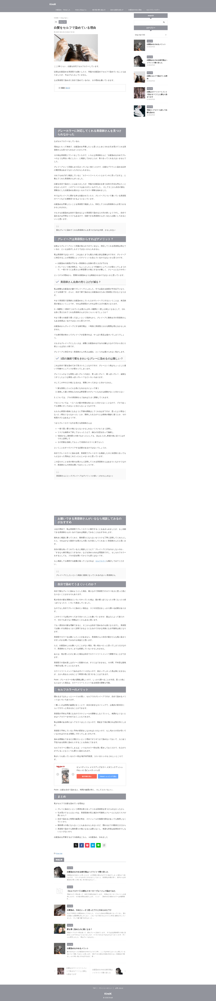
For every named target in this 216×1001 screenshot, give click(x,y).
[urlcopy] (104, 845)
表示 (67, 88)
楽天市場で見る (86, 776)
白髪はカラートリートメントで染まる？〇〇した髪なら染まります (157, 94)
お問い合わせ (119, 988)
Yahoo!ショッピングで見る (108, 776)
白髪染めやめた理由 (135, 10)
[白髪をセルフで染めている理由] (93, 845)
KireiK (53, 4)
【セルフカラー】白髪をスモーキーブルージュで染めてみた (91, 891)
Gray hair (59, 853)
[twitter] (76, 845)
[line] (98, 845)
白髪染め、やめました (63, 10)
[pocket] (87, 845)
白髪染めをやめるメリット (78, 948)
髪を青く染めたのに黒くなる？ (79, 929)
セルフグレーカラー (153, 10)
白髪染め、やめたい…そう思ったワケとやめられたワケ (89, 910)
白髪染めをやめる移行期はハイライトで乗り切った (87, 872)
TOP (94, 988)
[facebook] (81, 845)
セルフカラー (100, 561)
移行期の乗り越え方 (99, 10)
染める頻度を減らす (117, 10)
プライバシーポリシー (105, 988)
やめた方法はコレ (81, 10)
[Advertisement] (90, 109)
